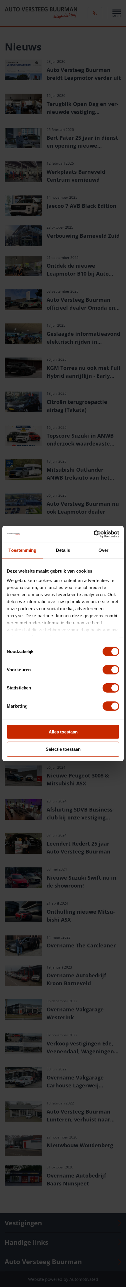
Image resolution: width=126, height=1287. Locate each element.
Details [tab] (63, 550)
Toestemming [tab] (22, 550)
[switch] (111, 669)
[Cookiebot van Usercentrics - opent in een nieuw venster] (93, 534)
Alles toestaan (63, 731)
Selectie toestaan (63, 749)
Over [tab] (103, 550)
